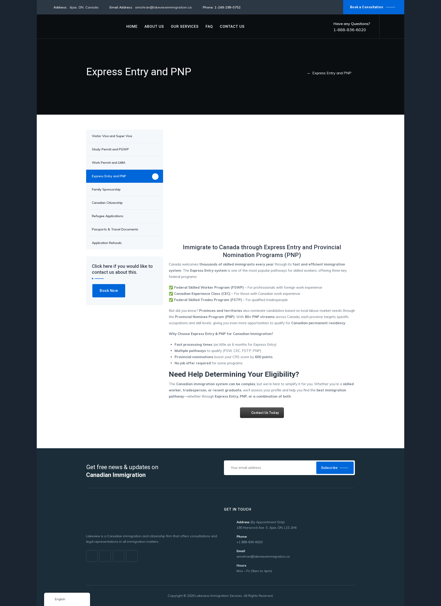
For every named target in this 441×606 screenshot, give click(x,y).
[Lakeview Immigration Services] (82, 26)
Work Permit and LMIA (108, 162)
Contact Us (232, 26)
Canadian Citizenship (107, 203)
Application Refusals (107, 243)
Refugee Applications (107, 216)
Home (132, 26)
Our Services (185, 26)
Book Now (109, 290)
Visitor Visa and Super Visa (112, 136)
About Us (154, 26)
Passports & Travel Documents (115, 229)
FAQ (209, 26)
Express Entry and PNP (109, 176)
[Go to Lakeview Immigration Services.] (302, 73)
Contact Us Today (265, 413)
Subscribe (329, 468)
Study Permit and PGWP (110, 149)
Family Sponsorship (106, 189)
